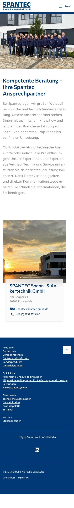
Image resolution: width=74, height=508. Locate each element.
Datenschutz (9, 477)
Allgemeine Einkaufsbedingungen (22, 376)
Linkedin (37, 449)
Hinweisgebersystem (15, 387)
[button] (67, 350)
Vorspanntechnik (13, 354)
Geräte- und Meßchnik (16, 358)
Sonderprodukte (12, 361)
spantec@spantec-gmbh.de (32, 309)
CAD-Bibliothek (11, 402)
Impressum (23, 477)
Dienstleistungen (13, 365)
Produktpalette (11, 406)
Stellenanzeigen (12, 420)
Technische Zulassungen (17, 398)
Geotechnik (9, 351)
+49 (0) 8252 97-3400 (28, 314)
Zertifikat (8, 409)
